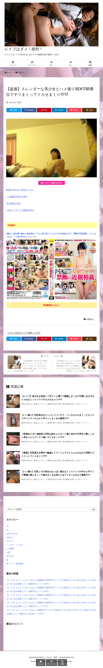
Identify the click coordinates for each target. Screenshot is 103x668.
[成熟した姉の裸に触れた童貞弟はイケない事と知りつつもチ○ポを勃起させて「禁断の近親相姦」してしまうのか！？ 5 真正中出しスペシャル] (51, 269)
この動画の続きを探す (17, 196)
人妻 (8, 552)
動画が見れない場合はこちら (20, 189)
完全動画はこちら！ (51, 305)
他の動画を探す (13, 203)
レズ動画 (10, 548)
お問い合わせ (12, 533)
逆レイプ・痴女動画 (14, 563)
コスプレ (10, 541)
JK (7, 526)
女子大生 (10, 556)
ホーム (9, 72)
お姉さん (21, 72)
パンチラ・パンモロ (14, 545)
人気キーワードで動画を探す (20, 210)
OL (7, 530)
